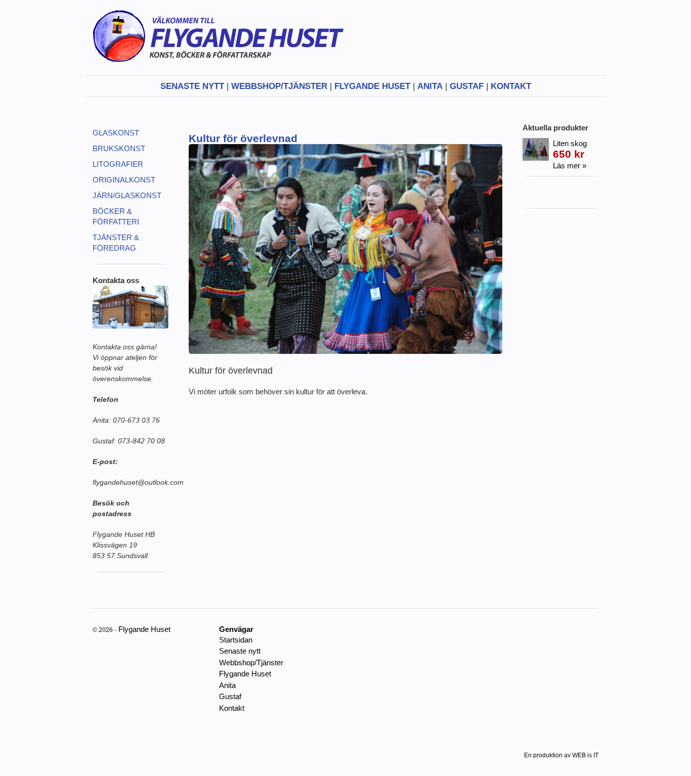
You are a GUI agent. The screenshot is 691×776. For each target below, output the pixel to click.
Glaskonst (116, 132)
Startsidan (235, 639)
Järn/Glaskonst (127, 195)
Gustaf (467, 85)
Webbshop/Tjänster (279, 85)
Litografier (118, 164)
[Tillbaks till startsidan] (218, 70)
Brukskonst (119, 148)
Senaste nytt (192, 85)
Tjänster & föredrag (116, 242)
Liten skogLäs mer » (570, 154)
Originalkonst (124, 179)
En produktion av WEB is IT (561, 755)
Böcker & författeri (116, 216)
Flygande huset (372, 85)
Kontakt (511, 85)
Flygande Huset (245, 673)
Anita (430, 85)
